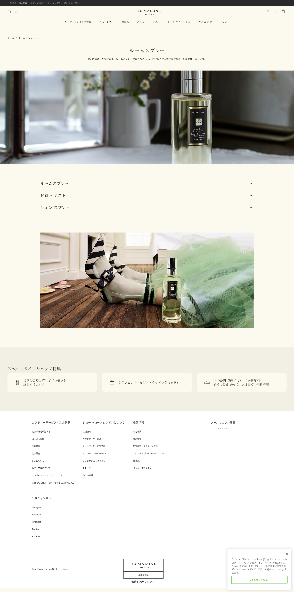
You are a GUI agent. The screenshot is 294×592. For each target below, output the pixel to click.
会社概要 (137, 431)
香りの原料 (88, 475)
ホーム (10, 38)
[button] (147, 183)
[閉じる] (287, 554)
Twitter (35, 529)
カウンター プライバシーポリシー (148, 453)
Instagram (37, 507)
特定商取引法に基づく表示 (145, 446)
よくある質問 (38, 438)
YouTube (36, 536)
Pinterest (36, 521)
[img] (283, 11)
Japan (65, 569)
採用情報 (137, 438)
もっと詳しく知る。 (259, 579)
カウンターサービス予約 (94, 446)
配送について (38, 460)
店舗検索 (87, 431)
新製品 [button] (125, 21)
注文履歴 (36, 453)
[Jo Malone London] (149, 12)
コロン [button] (155, 21)
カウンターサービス (92, 438)
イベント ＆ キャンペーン (94, 453)
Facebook (36, 514)
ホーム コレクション (28, 38)
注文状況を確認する (41, 431)
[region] (259, 569)
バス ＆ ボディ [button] (206, 21)
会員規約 (137, 460)
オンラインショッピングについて (47, 475)
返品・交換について (41, 468)
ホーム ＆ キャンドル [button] (179, 21)
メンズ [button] (140, 21)
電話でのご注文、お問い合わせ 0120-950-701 (53, 482)
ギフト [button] (225, 21)
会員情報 (36, 446)
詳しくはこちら (71, 2)
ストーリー (88, 468)
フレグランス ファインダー (95, 460)
